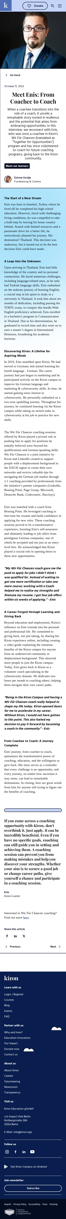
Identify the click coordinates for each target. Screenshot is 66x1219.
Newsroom (10, 1087)
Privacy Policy (19, 1204)
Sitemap (53, 1204)
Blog (7, 1005)
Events (8, 1011)
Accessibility (34, 1204)
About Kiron (11, 1070)
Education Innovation (17, 1038)
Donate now (11, 1049)
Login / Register (13, 994)
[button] (60, 6)
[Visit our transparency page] (17, 1211)
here (26, 917)
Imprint (7, 1204)
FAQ (6, 1016)
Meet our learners (17, 166)
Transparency (12, 1092)
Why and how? (13, 1032)
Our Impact (11, 1043)
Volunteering (12, 1081)
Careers (8, 1076)
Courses (9, 1000)
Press (44, 1204)
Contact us (11, 1054)
